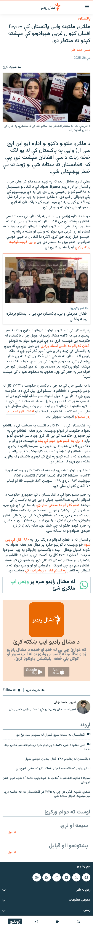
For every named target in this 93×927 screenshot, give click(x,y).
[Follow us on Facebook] (86, 877)
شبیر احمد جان (80, 49)
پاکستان (84, 18)
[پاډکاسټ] (36, 877)
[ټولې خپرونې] (36, 921)
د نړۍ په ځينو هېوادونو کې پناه (60, 441)
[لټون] (78, 921)
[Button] (12, 67)
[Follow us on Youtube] (66, 877)
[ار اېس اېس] (46, 877)
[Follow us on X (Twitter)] (76, 877)
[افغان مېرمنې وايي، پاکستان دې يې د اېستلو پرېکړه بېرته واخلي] (46, 280)
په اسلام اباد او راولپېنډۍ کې (45, 570)
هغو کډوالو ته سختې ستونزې (58, 505)
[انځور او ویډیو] (57, 921)
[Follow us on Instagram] (56, 877)
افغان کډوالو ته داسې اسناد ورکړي (65, 346)
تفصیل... (10, 832)
